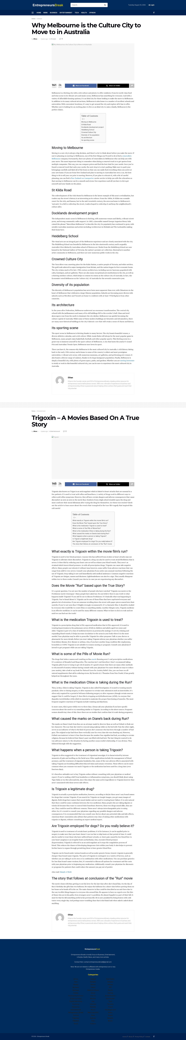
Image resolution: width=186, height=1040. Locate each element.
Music (93, 1010)
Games (93, 984)
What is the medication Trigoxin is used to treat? (90, 526)
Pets (93, 1021)
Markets (93, 1007)
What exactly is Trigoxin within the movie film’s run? (90, 520)
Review (110, 984)
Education (75, 1007)
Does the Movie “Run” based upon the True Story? (90, 523)
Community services (75, 996)
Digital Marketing (76, 1001)
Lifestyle (39, 18)
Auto (76, 982)
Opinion (92, 13)
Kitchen (93, 998)
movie (94, 659)
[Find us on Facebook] (153, 12)
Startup (110, 993)
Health (84, 13)
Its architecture (86, 138)
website (110, 1018)
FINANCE (76, 1021)
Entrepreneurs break (75, 1012)
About (130, 1036)
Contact (147, 1036)
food (76, 1024)
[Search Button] (105, 5)
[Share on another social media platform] (132, 86)
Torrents (110, 1004)
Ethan (35, 39)
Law (93, 1001)
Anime (76, 979)
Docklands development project (92, 127)
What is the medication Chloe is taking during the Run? (92, 531)
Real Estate (110, 979)
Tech (77, 13)
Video (110, 1012)
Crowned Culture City (88, 132)
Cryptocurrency (75, 998)
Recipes (110, 982)
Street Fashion (110, 996)
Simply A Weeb (66, 872)
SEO (110, 987)
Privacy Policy (139, 1036)
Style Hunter (110, 998)
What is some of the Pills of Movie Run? (87, 528)
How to (93, 996)
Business (53, 13)
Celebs (75, 993)
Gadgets (93, 982)
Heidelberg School (87, 130)
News (45, 13)
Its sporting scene (87, 140)
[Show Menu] (33, 12)
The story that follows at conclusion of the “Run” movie (92, 544)
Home (39, 13)
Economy (75, 1004)
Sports (110, 990)
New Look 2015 (93, 1012)
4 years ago (44, 39)
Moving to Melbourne (88, 122)
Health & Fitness (93, 990)
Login (152, 5)
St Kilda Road (86, 125)
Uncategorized (110, 1010)
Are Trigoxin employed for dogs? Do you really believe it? (92, 541)
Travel (110, 1007)
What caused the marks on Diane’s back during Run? (91, 533)
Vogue (110, 1015)
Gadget (93, 979)
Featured (76, 1018)
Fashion (76, 1015)
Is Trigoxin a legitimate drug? (83, 539)
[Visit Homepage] (49, 5)
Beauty (75, 984)
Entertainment (66, 13)
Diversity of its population (90, 135)
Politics (93, 1024)
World (110, 1021)
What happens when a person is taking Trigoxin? (89, 536)
